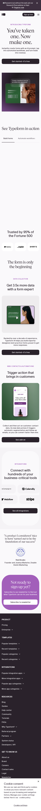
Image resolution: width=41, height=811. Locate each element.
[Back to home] (4, 14)
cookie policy (24, 797)
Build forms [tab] (8, 138)
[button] (7, 629)
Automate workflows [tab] (26, 138)
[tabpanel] (20, 183)
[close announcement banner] (37, 3)
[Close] (38, 781)
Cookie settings (20, 805)
